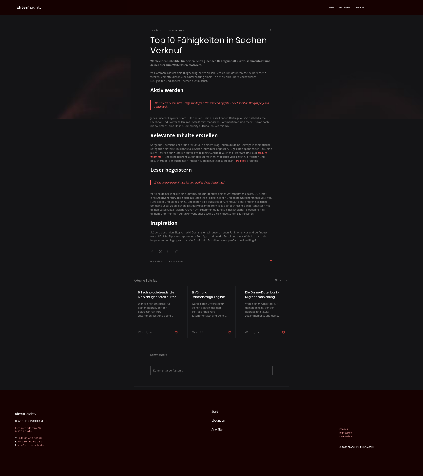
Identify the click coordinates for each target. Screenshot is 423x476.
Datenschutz (346, 436)
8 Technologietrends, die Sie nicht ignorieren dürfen (157, 294)
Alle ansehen (282, 280)
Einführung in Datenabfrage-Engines (209, 294)
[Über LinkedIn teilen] (168, 251)
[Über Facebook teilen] (152, 251)
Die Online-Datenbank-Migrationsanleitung (262, 294)
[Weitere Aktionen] (271, 30)
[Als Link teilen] (176, 251)
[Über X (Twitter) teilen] (160, 251)
